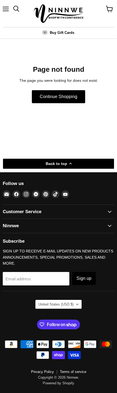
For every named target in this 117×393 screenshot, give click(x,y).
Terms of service (73, 372)
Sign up (83, 278)
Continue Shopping (58, 96)
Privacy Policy (42, 372)
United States (55, 304)
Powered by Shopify (58, 383)
